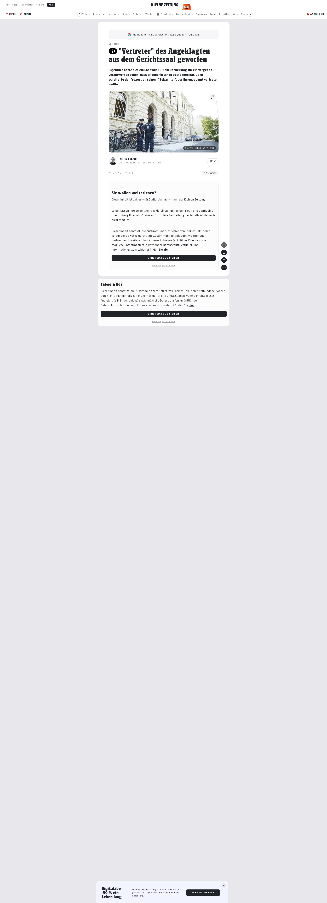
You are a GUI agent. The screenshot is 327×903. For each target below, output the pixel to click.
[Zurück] (79, 14)
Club (7, 5)
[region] (165, 14)
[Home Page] (164, 5)
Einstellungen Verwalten (163, 265)
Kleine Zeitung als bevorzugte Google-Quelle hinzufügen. (166, 34)
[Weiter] (250, 14)
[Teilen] (224, 260)
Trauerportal (26, 5)
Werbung (40, 5)
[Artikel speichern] (224, 252)
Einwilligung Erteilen (163, 258)
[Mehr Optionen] (224, 267)
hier (166, 249)
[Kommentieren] (224, 245)
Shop (15, 5)
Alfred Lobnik (128, 159)
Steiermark (211, 173)
